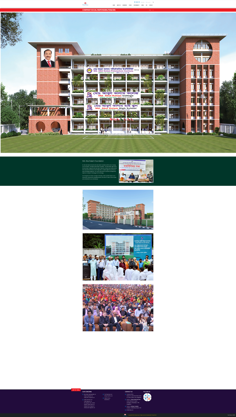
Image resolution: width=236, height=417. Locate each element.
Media (142, 5)
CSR (146, 5)
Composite (148, 2)
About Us (119, 5)
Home (114, 5)
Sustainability (136, 5)
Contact (151, 5)
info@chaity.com (130, 410)
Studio (130, 5)
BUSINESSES (125, 5)
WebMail (143, 2)
